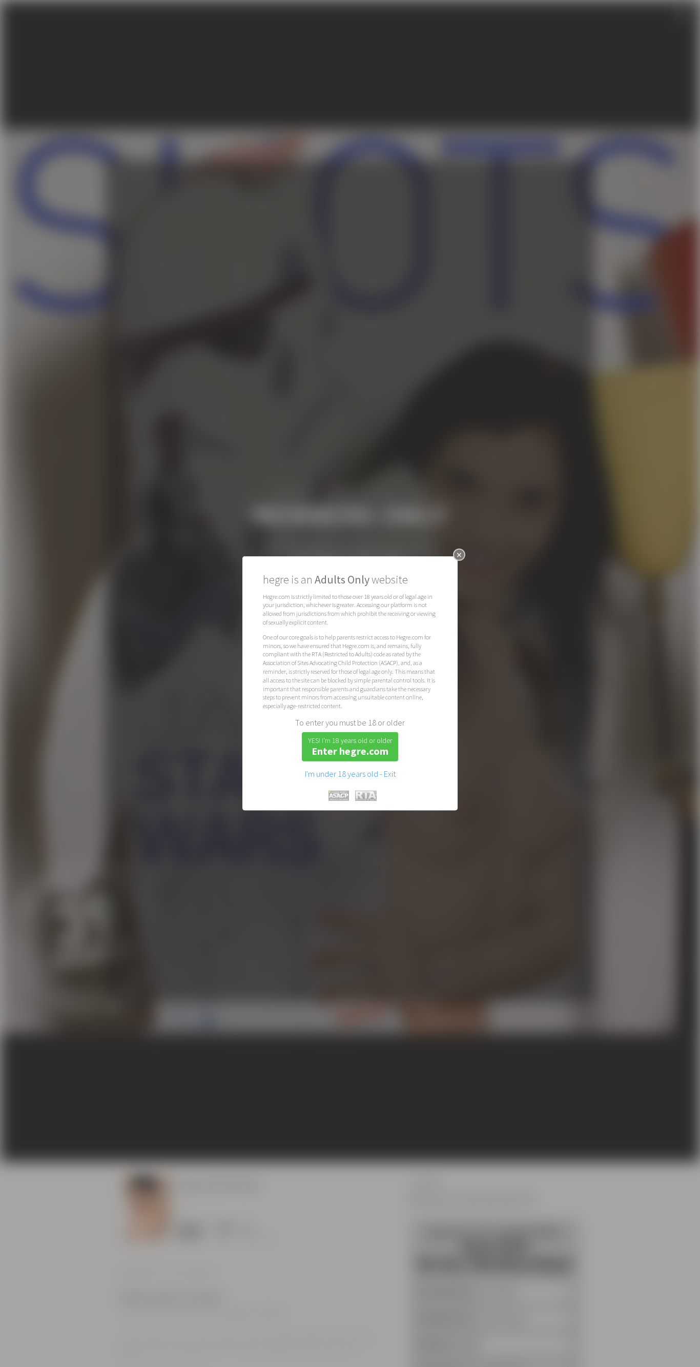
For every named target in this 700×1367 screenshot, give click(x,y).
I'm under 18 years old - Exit (350, 774)
